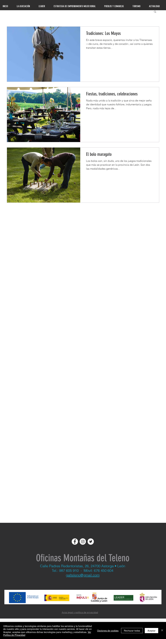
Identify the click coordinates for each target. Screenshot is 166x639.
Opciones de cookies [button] (108, 630)
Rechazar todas (132, 630)
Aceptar (151, 630)
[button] (155, 12)
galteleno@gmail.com (83, 575)
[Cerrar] (162, 630)
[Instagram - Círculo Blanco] (83, 541)
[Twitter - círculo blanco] (91, 541)
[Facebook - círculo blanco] (75, 541)
